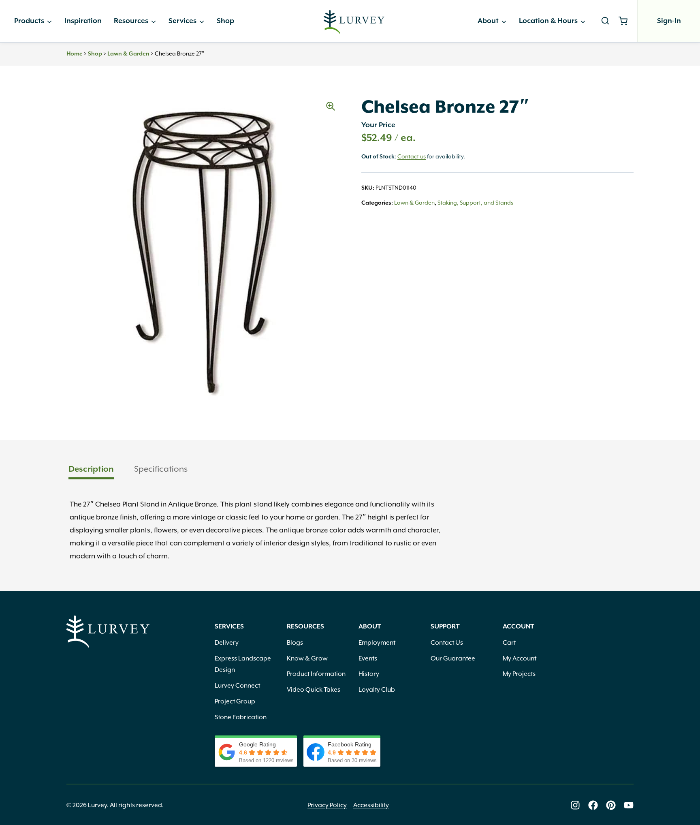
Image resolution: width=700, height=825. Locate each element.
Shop (225, 21)
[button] (330, 106)
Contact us (411, 156)
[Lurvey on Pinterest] (611, 805)
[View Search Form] (605, 21)
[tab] (91, 469)
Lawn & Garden (128, 54)
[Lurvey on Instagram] (575, 805)
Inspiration (83, 21)
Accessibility (371, 805)
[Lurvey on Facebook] (593, 805)
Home (74, 54)
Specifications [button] (161, 469)
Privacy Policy (327, 805)
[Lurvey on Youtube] (629, 805)
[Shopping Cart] (626, 21)
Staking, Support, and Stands (475, 202)
